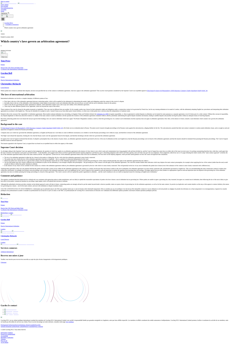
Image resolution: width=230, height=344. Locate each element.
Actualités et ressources (12, 24)
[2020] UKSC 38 (177, 90)
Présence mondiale (29, 326)
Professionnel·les (5, 325)
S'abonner (3, 262)
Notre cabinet (4, 4)
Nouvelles (38, 325)
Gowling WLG (8, 23)
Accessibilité (4, 336)
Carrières (13, 326)
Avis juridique (70, 322)
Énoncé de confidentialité (8, 334)
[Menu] (3, 19)
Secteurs (12, 325)
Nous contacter (38, 326)
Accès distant (4, 342)
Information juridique (7, 332)
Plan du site (4, 341)
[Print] (3, 52)
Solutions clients (24, 325)
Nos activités (4, 6)
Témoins (3, 339)
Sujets (2, 11)
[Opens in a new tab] (10, 309)
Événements (7, 326)
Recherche (4, 13)
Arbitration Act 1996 (102, 114)
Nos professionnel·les (7, 8)
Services (17, 325)
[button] (18, 3)
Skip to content (5, 1)
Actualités (3, 9)
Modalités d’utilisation (7, 337)
